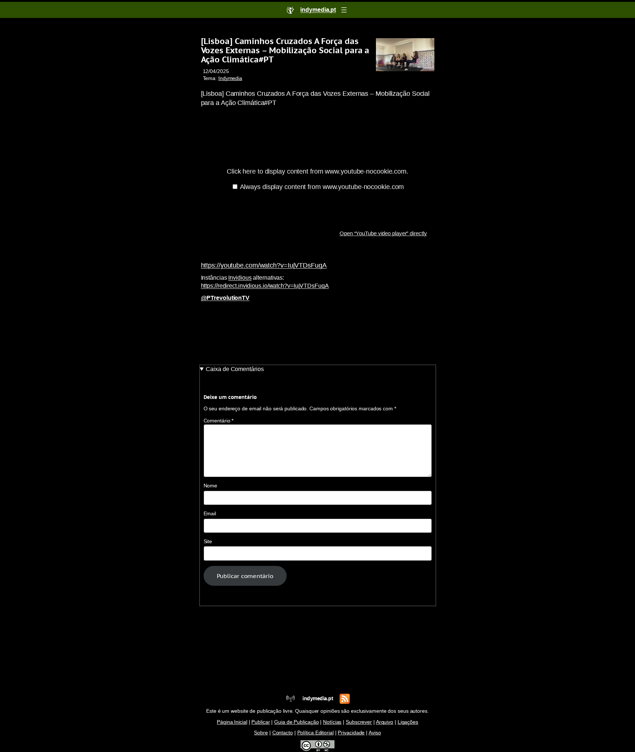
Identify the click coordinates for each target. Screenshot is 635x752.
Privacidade (351, 732)
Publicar (260, 722)
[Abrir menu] (344, 10)
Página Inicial (232, 722)
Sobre (261, 732)
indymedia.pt (317, 698)
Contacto (282, 732)
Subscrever (359, 722)
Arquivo (384, 722)
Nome (211, 485)
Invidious (239, 278)
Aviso (375, 732)
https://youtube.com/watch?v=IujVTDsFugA (264, 265)
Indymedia (230, 78)
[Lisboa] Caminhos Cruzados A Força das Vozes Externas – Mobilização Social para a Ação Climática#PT (285, 50)
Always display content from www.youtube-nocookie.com (322, 186)
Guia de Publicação (296, 722)
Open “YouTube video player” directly (383, 233)
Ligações (408, 722)
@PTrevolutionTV (225, 298)
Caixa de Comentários (234, 369)
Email (210, 513)
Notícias (332, 722)
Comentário (219, 421)
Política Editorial (315, 732)
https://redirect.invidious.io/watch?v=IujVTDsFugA (265, 286)
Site (208, 541)
